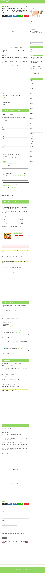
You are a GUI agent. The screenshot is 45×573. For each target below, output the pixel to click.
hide (6, 93)
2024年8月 (31, 103)
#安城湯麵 (4, 161)
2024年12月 (31, 93)
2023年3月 (31, 146)
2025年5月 (31, 83)
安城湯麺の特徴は (6, 102)
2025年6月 (31, 80)
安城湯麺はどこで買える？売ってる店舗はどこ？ (11, 95)
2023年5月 (31, 141)
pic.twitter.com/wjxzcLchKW (18, 310)
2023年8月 (31, 133)
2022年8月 (31, 148)
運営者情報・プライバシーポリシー (20, 569)
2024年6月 (31, 108)
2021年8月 (31, 161)
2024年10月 (31, 98)
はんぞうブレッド (6, 2)
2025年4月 (31, 85)
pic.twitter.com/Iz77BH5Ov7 (22, 175)
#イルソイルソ (5, 163)
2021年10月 (31, 156)
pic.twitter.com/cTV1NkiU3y (16, 330)
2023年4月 (31, 143)
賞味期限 (31, 51)
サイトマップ (28, 569)
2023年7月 (31, 136)
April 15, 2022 (17, 165)
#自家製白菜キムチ (7, 330)
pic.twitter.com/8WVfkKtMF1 (11, 163)
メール (3, 524)
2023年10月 (31, 128)
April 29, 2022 (17, 177)
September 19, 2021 (14, 187)
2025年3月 (31, 88)
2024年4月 (31, 113)
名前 (3, 520)
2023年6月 (31, 138)
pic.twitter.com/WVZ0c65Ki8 (7, 185)
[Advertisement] (15, 25)
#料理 (11, 330)
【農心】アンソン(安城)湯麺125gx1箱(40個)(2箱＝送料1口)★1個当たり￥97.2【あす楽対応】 (18, 233)
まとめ (4, 104)
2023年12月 (31, 123)
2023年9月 (31, 131)
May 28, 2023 (18, 332)
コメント (3, 511)
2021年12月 (31, 151)
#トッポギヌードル (5, 162)
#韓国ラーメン (15, 175)
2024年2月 (31, 118)
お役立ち (3, 6)
